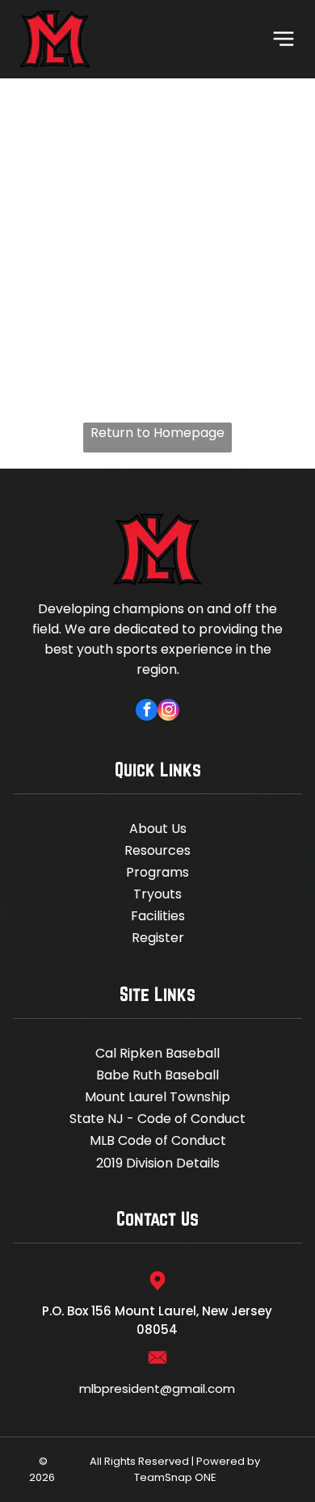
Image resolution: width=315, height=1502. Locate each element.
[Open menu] (283, 39)
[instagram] (168, 712)
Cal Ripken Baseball (157, 1053)
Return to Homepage (157, 432)
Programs (157, 872)
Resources (157, 850)
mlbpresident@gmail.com (157, 1388)
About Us (158, 828)
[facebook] (147, 712)
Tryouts (157, 894)
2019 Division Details (158, 1163)
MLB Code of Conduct (158, 1140)
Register (158, 937)
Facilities (158, 916)
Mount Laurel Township (157, 1097)
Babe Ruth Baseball (157, 1075)
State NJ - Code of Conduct (157, 1118)
